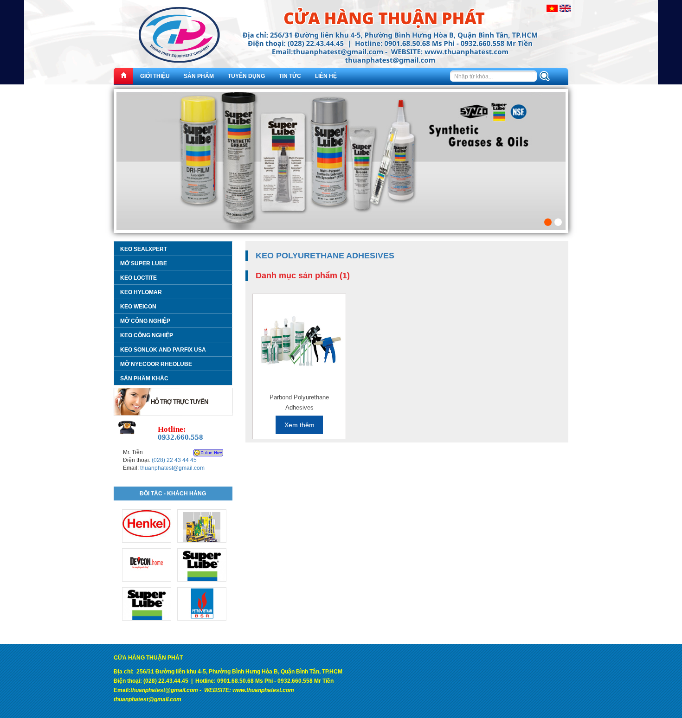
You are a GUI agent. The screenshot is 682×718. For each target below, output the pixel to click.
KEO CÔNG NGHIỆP (146, 335)
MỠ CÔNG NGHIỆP (145, 321)
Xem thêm (299, 425)
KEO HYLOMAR (141, 292)
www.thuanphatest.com (263, 690)
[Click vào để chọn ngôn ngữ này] (552, 8)
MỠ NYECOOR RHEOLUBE (156, 364)
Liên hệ (326, 76)
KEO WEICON (138, 306)
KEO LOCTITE (138, 278)
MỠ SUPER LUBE (143, 263)
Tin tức (290, 76)
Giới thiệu (155, 76)
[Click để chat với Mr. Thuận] (208, 452)
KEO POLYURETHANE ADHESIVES (325, 255)
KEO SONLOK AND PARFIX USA (163, 349)
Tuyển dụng (246, 76)
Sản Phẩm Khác (144, 378)
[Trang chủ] (123, 76)
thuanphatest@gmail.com (172, 468)
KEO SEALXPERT (143, 249)
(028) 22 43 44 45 (174, 460)
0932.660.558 (180, 437)
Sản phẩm (199, 76)
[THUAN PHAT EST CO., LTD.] (341, 41)
